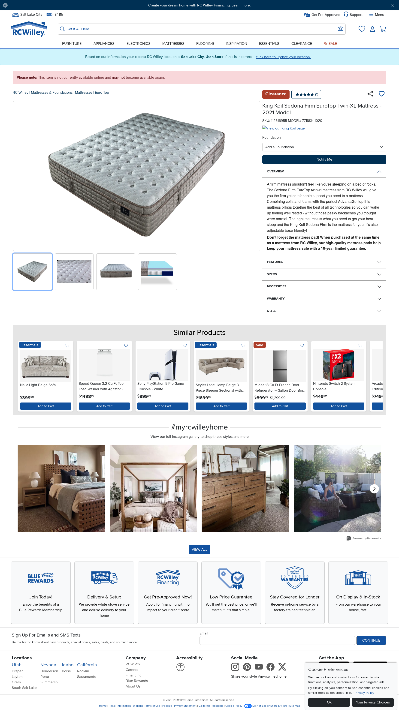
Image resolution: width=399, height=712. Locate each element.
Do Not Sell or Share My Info (270, 706)
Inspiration (236, 43)
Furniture (72, 43)
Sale (332, 43)
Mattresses (173, 43)
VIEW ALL (199, 549)
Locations (22, 658)
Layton (17, 676)
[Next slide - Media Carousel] (374, 488)
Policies (167, 706)
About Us (133, 686)
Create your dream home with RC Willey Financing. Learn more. (199, 5)
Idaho (67, 665)
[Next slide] (255, 175)
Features (275, 262)
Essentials (269, 43)
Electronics (138, 43)
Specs (272, 274)
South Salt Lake (24, 687)
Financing (134, 675)
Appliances (104, 43)
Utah (16, 665)
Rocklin (83, 671)
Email (204, 633)
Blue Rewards (137, 681)
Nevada (48, 665)
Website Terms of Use (146, 706)
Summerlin (49, 682)
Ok (329, 702)
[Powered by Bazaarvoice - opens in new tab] (364, 539)
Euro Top (102, 92)
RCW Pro (133, 664)
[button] (41, 5)
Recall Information (120, 706)
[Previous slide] (18, 175)
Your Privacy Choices (373, 702)
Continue (371, 640)
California (87, 665)
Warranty (276, 298)
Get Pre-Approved (325, 14)
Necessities (276, 286)
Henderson (49, 671)
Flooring (205, 43)
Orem (16, 682)
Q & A (271, 311)
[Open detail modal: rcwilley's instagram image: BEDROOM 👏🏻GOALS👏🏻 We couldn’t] (153, 488)
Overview (275, 171)
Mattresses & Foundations (52, 92)
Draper (17, 671)
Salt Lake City (31, 14)
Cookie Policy (233, 706)
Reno (44, 676)
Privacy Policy (364, 693)
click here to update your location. (283, 57)
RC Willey (20, 92)
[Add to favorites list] (381, 94)
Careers (132, 669)
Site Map (294, 706)
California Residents (211, 706)
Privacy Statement (185, 706)
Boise (66, 671)
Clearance (301, 43)
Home (103, 706)
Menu (379, 14)
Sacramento (86, 676)
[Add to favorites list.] (67, 345)
